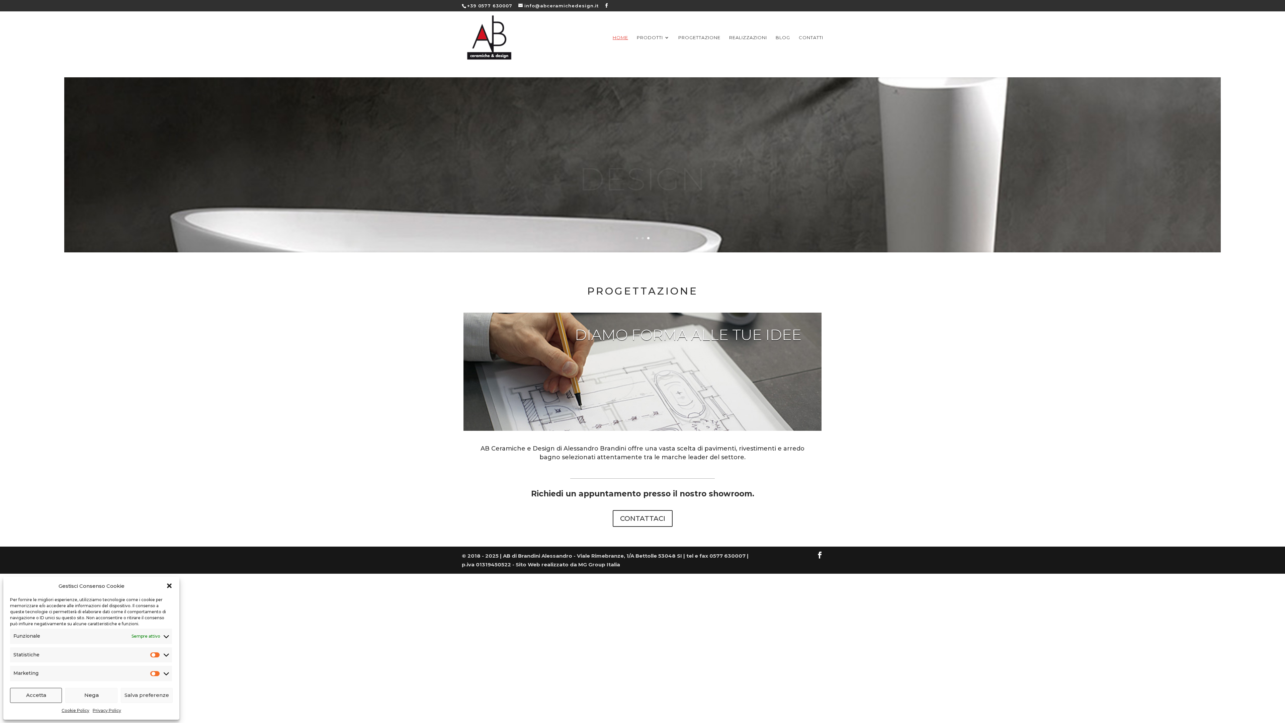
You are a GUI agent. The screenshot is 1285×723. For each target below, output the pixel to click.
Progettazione (699, 37)
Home (620, 37)
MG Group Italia (599, 564)
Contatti (811, 37)
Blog (783, 37)
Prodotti (650, 37)
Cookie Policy (75, 710)
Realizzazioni (748, 37)
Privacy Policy (107, 710)
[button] (169, 585)
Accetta (36, 695)
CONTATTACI (642, 518)
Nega (91, 695)
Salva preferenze (146, 695)
